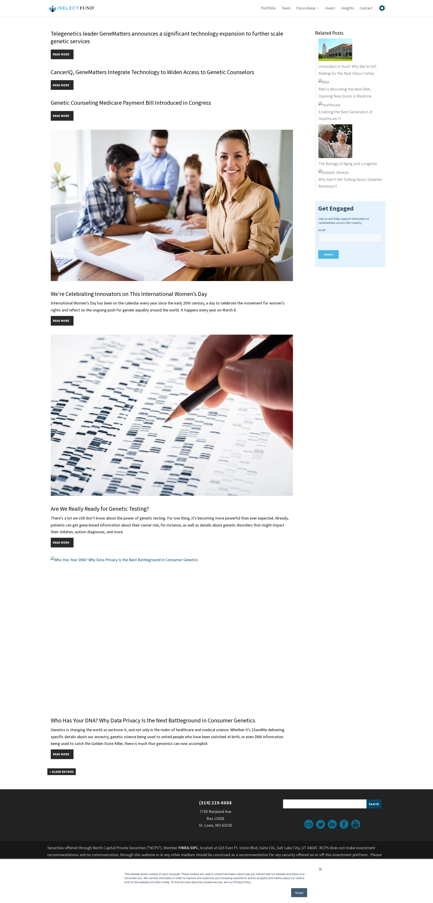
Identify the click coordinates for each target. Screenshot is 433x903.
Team (285, 9)
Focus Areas (306, 9)
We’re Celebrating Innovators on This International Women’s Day (129, 293)
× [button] (320, 868)
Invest (330, 9)
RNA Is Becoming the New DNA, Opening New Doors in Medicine (344, 92)
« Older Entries (61, 772)
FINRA (183, 847)
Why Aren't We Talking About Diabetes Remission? (350, 183)
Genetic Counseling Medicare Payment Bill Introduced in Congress (131, 102)
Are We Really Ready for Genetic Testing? (100, 508)
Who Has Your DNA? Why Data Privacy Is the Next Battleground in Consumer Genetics (153, 720)
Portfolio (268, 9)
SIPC (194, 847)
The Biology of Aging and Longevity (347, 163)
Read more (61, 54)
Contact (366, 9)
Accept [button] (299, 892)
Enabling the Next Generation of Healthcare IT (345, 115)
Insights (347, 9)
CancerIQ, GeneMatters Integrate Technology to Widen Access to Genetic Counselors (152, 72)
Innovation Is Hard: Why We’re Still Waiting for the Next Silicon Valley (347, 70)
